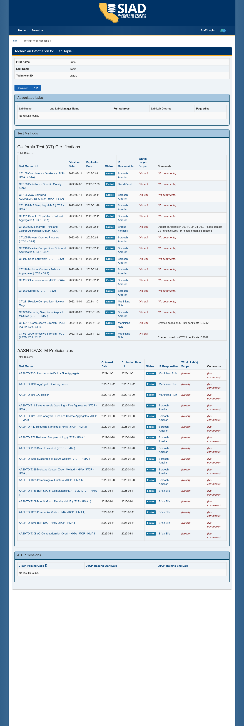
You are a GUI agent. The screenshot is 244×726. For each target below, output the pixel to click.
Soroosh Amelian (123, 175)
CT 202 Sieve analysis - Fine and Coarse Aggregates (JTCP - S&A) (38, 228)
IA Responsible (125, 164)
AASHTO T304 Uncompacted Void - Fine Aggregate (49, 373)
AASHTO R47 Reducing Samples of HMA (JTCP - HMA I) (53, 426)
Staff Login (208, 30)
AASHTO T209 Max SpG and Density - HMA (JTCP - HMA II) (55, 501)
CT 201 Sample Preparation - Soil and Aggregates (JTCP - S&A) (41, 217)
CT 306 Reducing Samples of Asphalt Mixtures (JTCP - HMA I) (41, 314)
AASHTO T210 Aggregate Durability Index (43, 384)
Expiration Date (92, 164)
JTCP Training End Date (173, 566)
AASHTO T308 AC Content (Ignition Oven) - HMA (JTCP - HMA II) (57, 533)
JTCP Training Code (31, 566)
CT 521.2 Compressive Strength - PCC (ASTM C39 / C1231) (42, 335)
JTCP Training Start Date (101, 566)
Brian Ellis (164, 490)
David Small (125, 184)
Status (109, 166)
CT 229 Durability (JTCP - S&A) (37, 290)
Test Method (26, 166)
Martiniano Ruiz (168, 373)
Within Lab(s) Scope (143, 162)
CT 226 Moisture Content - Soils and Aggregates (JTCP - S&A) (40, 271)
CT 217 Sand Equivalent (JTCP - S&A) (41, 259)
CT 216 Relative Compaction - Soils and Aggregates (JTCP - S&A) (42, 250)
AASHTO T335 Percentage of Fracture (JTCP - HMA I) (51, 480)
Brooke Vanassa (123, 228)
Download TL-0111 (27, 88)
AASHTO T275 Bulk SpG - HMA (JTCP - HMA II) (47, 522)
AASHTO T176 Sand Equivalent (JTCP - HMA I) (47, 448)
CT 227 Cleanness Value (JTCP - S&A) (42, 280)
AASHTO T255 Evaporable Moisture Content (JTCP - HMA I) (54, 458)
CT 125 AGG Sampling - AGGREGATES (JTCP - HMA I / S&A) (41, 196)
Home (22, 30)
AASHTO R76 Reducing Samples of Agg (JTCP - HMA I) (52, 437)
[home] (223, 30)
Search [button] (36, 30)
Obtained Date (74, 164)
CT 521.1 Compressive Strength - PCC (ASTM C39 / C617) (42, 324)
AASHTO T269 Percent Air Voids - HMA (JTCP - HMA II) (52, 512)
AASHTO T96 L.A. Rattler (34, 394)
